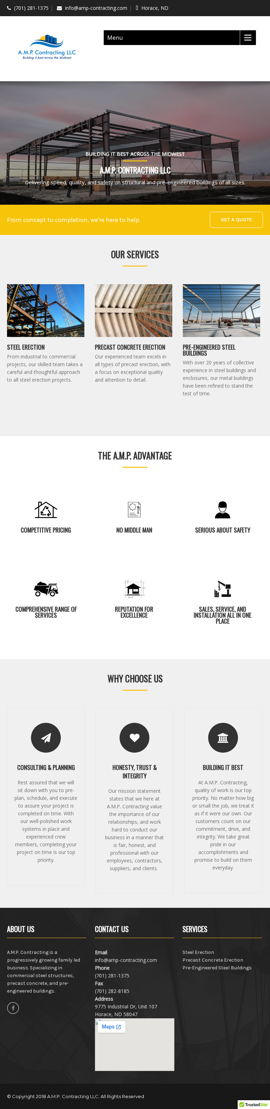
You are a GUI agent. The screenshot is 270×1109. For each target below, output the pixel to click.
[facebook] (13, 1008)
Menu (115, 38)
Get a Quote (236, 220)
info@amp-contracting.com (96, 8)
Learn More (27, 390)
